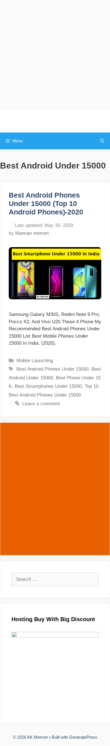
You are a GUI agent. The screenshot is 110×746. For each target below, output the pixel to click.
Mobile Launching (34, 360)
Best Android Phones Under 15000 (52, 369)
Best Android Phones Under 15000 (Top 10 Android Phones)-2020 (46, 203)
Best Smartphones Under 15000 (48, 386)
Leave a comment (41, 403)
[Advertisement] (55, 55)
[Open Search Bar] (102, 140)
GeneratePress (83, 737)
